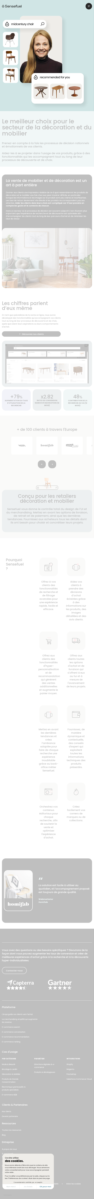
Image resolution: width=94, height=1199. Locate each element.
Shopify (70, 1064)
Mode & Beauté (8, 1064)
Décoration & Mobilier (11, 1074)
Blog (4, 1135)
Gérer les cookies (73, 1184)
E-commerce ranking (11, 1042)
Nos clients (6, 1111)
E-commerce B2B (9, 1095)
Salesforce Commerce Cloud (79, 1079)
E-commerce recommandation (15, 1037)
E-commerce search (11, 1027)
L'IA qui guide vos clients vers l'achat (17, 1014)
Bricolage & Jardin (9, 1069)
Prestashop (71, 1074)
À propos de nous (9, 1149)
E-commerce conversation (13, 1032)
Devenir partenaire (10, 1116)
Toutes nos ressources (11, 1130)
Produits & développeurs (44, 1072)
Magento (70, 1069)
